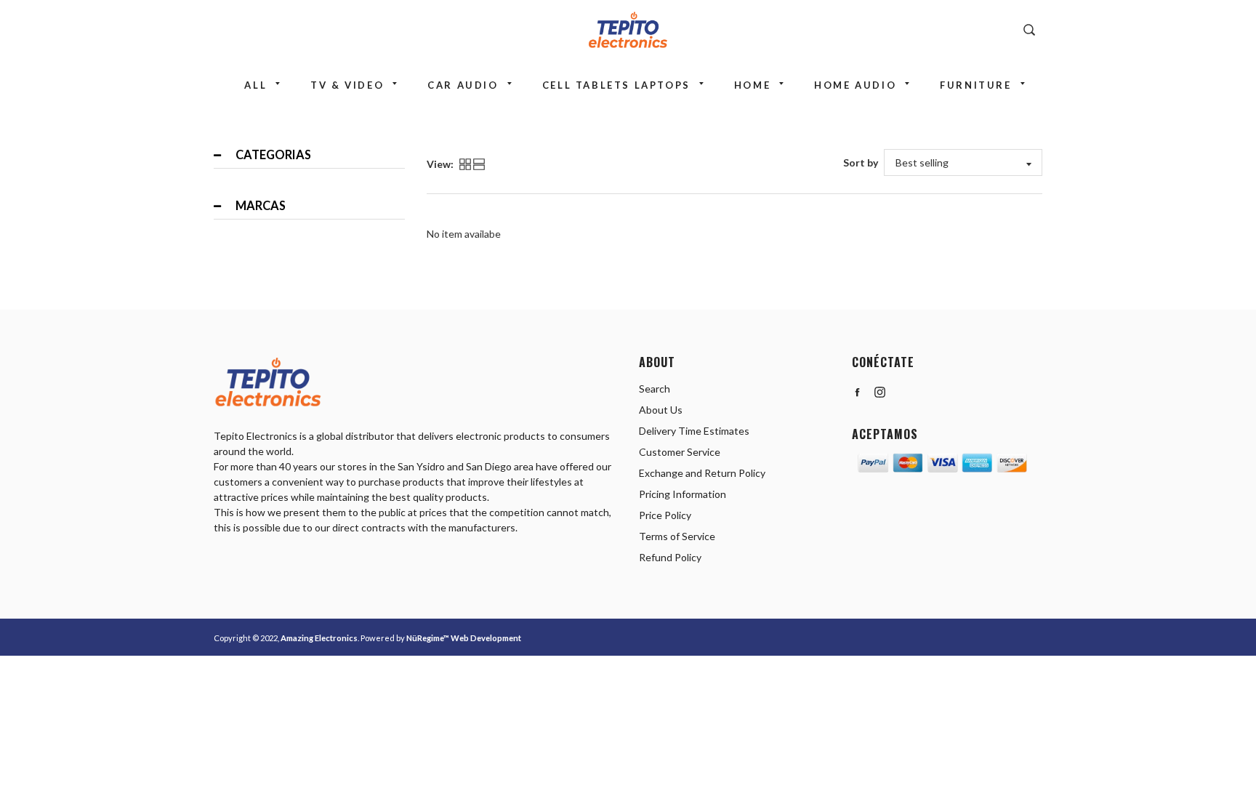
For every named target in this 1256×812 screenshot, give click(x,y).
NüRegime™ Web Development (463, 638)
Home (752, 85)
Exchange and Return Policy (702, 473)
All (255, 85)
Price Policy (665, 515)
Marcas (261, 205)
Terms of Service (677, 536)
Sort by (860, 162)
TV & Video (347, 85)
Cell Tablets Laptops (616, 85)
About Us (661, 409)
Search (654, 388)
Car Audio (462, 85)
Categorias (273, 154)
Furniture (975, 85)
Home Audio (855, 85)
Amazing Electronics (319, 638)
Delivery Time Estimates (694, 431)
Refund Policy (670, 557)
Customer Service (679, 452)
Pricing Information (682, 494)
